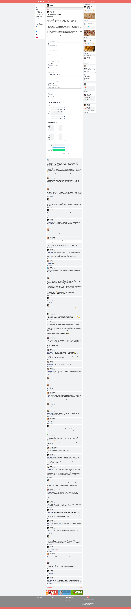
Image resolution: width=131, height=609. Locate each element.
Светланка (49, 231)
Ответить (51, 174)
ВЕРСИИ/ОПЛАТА (68, 600)
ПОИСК (53, 597)
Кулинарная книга (52, 8)
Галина (51, 276)
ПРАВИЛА (72, 603)
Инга (51, 321)
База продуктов (59, 8)
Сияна (51, 267)
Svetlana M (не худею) (54, 447)
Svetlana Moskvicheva (51, 549)
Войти (93, 1)
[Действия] (81, 160)
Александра (52, 337)
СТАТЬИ (38, 602)
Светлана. (51, 177)
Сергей (51, 466)
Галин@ (51, 361)
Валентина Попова (53, 479)
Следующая (79, 587)
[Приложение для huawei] (40, 37)
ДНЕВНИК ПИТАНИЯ (39, 597)
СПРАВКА (67, 599)
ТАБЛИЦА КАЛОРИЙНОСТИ (55, 599)
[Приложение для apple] (40, 35)
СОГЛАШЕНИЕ (68, 603)
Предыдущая (50, 587)
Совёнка (51, 158)
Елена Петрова (52, 187)
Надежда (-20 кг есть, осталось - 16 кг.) (57, 489)
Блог (48, 8)
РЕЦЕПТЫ (38, 599)
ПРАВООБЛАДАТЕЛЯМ (69, 597)
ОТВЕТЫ (53, 602)
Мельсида (52, 5)
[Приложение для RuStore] (40, 31)
